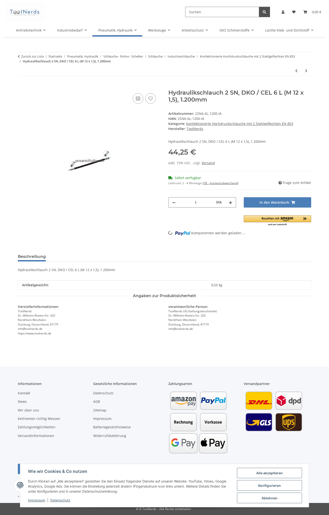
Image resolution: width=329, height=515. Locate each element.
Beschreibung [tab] (32, 256)
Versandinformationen (36, 435)
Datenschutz (60, 500)
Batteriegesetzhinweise (112, 427)
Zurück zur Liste (32, 56)
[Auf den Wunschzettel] (150, 98)
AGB (96, 401)
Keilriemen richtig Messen (39, 418)
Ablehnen (269, 498)
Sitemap (99, 410)
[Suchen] (264, 12)
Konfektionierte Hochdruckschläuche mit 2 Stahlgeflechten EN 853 (239, 123)
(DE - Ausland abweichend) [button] (220, 183)
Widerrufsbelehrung (109, 435)
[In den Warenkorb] (22, 86)
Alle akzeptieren (269, 473)
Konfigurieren (269, 485)
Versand (208, 163)
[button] (283, 12)
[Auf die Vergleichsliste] (138, 98)
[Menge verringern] (174, 202)
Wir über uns (28, 410)
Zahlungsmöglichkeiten (36, 427)
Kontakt (24, 393)
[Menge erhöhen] (230, 202)
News (22, 401)
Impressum (36, 500)
